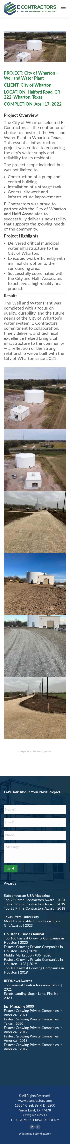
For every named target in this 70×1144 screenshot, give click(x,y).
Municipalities (44, 751)
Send (10, 868)
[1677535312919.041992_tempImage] (35, 522)
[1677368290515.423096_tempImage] (35, 646)
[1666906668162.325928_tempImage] (35, 398)
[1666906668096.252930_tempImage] (35, 460)
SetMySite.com (42, 1134)
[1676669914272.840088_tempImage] (35, 584)
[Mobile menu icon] (63, 8)
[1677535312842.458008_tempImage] (35, 708)
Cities (33, 751)
